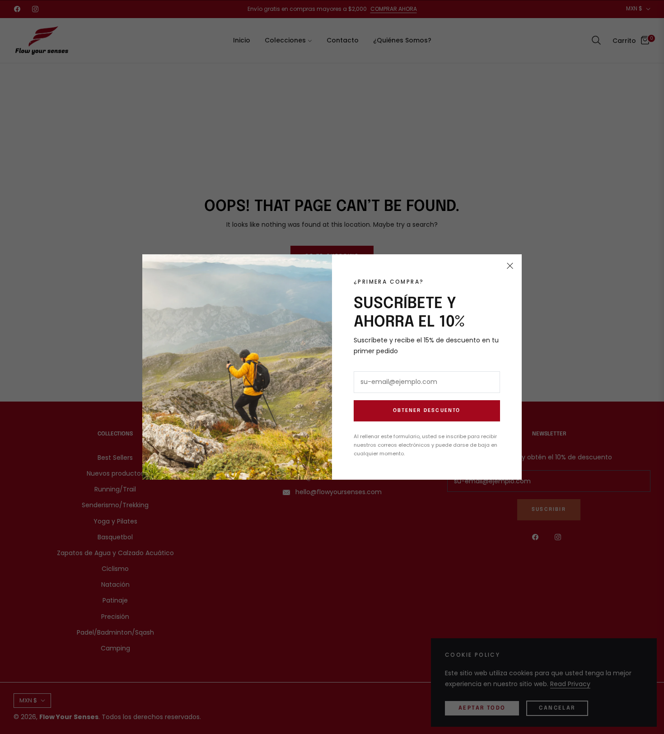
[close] (510, 266)
